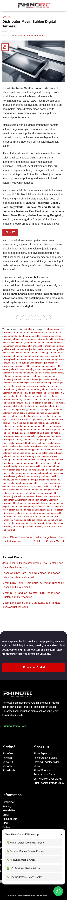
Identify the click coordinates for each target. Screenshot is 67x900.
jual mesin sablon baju (49, 379)
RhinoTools (8, 770)
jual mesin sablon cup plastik (46, 393)
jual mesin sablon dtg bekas (47, 423)
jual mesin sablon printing (47, 506)
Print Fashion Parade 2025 (49, 782)
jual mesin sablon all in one (25, 379)
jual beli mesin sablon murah (42, 349)
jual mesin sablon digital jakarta (40, 406)
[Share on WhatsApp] (18, 317)
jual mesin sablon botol (51, 389)
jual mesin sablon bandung (34, 386)
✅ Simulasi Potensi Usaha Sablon (24, 876)
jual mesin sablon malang (28, 476)
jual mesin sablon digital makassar (18, 413)
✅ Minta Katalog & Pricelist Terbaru (26, 842)
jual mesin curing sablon (28, 359)
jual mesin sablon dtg (23, 423)
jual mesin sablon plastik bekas (46, 489)
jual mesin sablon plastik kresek (27, 496)
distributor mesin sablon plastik (33, 336)
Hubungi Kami (10, 818)
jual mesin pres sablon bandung (25, 366)
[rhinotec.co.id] (33, 5)
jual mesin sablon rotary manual (30, 513)
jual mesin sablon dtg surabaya (17, 429)
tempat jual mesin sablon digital (31, 526)
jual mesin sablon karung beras (38, 473)
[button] (4, 6)
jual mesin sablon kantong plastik (24, 449)
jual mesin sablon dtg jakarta (15, 426)
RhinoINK (7, 762)
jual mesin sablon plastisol (32, 503)
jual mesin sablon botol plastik (16, 393)
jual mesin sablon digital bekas (39, 403)
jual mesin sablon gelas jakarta (34, 433)
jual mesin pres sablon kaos (50, 369)
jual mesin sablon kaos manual (40, 466)
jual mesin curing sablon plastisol (27, 363)
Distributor (8, 802)
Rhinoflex (7, 753)
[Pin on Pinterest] (42, 317)
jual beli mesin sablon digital (50, 346)
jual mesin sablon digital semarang (27, 416)
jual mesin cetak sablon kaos (30, 356)
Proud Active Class (44, 774)
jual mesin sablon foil (43, 429)
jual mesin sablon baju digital (16, 382)
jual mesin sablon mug (45, 480)
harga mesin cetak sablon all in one (41, 339)
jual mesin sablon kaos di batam (47, 453)
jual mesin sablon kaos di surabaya (19, 456)
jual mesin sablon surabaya (45, 520)
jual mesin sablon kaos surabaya (43, 470)
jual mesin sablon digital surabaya (30, 419)
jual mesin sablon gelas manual (35, 436)
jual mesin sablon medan (22, 480)
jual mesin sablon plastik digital (17, 493)
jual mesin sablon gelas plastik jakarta (40, 439)
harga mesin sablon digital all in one (19, 346)
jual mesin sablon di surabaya (37, 399)
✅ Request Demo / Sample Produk (25, 851)
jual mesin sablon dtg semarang (46, 426)
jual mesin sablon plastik (45, 486)
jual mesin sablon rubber (29, 516)
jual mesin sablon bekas (27, 389)
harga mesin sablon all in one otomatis (43, 342)
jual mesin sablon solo (20, 520)
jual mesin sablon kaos (51, 449)
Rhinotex (7, 766)
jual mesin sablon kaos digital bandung (27, 459)
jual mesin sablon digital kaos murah (44, 409)
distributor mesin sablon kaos (30, 332)
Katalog (6, 806)
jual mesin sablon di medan (35, 396)
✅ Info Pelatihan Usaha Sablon (23, 868)
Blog (5, 823)
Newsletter (8, 810)
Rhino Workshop (43, 770)
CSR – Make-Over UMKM (48, 778)
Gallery (6, 827)
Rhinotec (7, 757)
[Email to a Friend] (36, 317)
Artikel (6, 17)
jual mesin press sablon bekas (49, 373)
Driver (5, 814)
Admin (40, 35)
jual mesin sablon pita (22, 486)
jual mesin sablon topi (36, 523)
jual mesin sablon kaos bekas (16, 453)
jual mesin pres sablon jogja (22, 369)
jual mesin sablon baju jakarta (45, 382)
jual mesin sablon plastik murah (32, 500)
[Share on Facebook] (24, 317)
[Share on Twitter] (30, 317)
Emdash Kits (54, 895)
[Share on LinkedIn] (48, 317)
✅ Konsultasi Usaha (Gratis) (21, 859)
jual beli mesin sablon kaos (15, 349)
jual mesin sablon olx (33, 483)
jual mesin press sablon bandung (17, 373)
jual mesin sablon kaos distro (37, 463)
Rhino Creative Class (45, 757)
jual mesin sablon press (22, 506)
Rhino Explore (41, 753)
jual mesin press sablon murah (16, 376)
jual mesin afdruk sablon (34, 352)
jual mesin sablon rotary (34, 510)
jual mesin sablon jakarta (31, 446)
